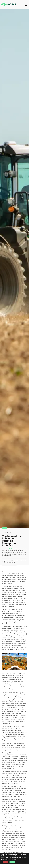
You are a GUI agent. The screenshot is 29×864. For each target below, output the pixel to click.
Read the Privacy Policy (11, 859)
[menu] (26, 4)
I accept (12, 861)
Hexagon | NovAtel (8, 549)
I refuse (5, 861)
